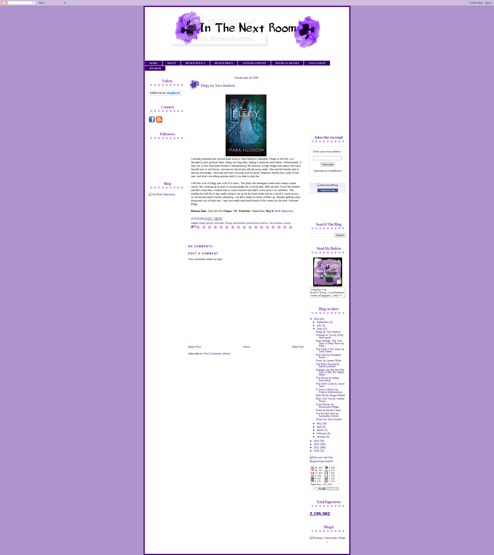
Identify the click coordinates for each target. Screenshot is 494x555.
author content (254, 63)
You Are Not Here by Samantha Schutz (327, 414)
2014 (317, 319)
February (322, 433)
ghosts (209, 223)
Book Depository (284, 211)
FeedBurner (334, 170)
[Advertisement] (181, 226)
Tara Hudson (276, 223)
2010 (317, 450)
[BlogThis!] (209, 219)
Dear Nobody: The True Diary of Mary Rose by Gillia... (330, 343)
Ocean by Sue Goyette (329, 419)
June (320, 328)
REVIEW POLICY (195, 63)
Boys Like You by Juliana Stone (330, 400)
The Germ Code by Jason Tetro (330, 385)
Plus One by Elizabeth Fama (328, 356)
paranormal (239, 223)
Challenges (316, 63)
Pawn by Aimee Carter (328, 410)
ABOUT (171, 63)
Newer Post (194, 346)
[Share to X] (213, 219)
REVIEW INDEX (224, 63)
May (319, 423)
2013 (317, 440)
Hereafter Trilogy (223, 223)
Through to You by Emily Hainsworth (329, 336)
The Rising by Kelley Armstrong (327, 379)
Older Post (298, 346)
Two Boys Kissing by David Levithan (327, 365)
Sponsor (155, 68)
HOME (153, 63)
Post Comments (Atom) (217, 353)
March (320, 430)
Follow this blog (328, 190)
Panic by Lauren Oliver (328, 360)
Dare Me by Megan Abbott (330, 395)
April (319, 426)
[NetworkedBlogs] (327, 185)
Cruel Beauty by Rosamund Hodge (327, 405)
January (321, 436)
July (319, 325)
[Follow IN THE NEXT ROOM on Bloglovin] (165, 94)
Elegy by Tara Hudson (328, 331)
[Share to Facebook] (217, 219)
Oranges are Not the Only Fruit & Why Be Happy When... (330, 372)
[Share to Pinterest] (220, 219)
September (323, 322)
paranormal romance (257, 223)
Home (246, 346)
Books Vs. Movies (287, 63)
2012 (317, 444)
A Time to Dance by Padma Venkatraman (329, 391)
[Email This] (206, 219)
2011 (317, 447)
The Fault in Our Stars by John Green (330, 350)
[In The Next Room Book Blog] (327, 285)
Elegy (202, 223)
